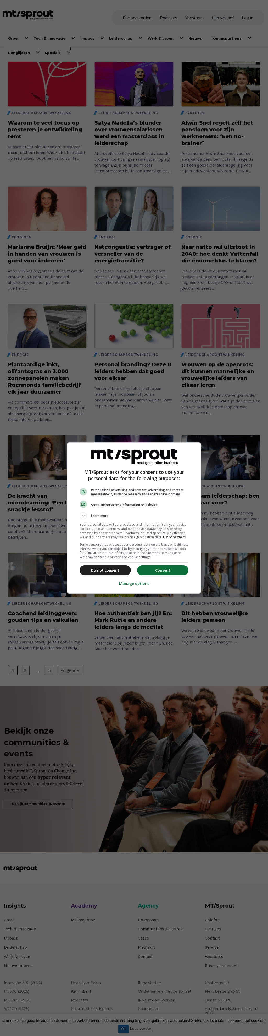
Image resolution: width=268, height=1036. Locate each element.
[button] (134, 515)
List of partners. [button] (174, 537)
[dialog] (134, 518)
